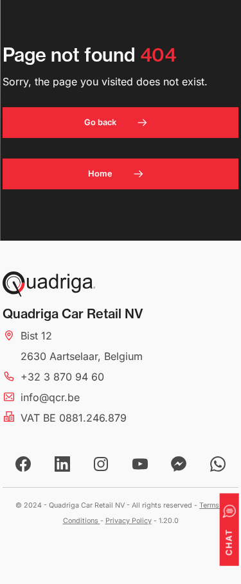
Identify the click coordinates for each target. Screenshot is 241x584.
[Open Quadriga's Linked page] (62, 464)
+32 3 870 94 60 (62, 376)
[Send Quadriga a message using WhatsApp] (218, 464)
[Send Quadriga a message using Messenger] (178, 464)
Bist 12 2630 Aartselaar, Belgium (82, 346)
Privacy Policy (128, 521)
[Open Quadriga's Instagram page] (101, 464)
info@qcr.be (50, 397)
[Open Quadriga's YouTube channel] (140, 464)
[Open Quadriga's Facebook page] (23, 464)
